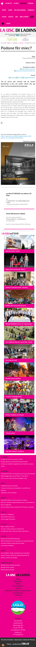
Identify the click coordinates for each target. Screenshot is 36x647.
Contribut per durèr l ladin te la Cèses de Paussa (15, 531)
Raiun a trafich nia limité (7, 526)
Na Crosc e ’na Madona (7, 514)
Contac (18, 584)
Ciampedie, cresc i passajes (9, 492)
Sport (3, 550)
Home (9, 43)
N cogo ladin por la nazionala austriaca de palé (14, 461)
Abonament (18, 581)
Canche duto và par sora (8, 517)
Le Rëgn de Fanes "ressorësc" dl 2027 (12, 459)
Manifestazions (6, 563)
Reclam (18, 588)
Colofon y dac (18, 593)
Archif (18, 579)
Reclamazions (18, 586)
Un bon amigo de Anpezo (8, 519)
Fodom (3, 498)
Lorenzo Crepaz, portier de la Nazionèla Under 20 (15, 555)
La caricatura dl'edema (7, 545)
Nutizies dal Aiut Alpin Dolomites (10, 538)
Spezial (3, 536)
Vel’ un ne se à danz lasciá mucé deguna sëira (14, 478)
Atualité (4, 524)
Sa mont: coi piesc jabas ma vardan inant (12, 529)
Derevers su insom (29, 141)
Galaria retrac (30, 62)
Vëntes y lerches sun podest (9, 557)
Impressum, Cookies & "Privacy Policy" (18, 590)
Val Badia (4, 457)
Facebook (18, 595)
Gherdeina (4, 471)
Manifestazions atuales (7, 567)
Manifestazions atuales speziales (10, 565)
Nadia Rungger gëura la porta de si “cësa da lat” (14, 476)
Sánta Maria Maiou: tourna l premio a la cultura (14, 500)
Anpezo (3, 512)
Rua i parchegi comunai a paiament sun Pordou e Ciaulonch (17, 507)
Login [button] (8, 23)
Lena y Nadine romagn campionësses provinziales (15, 553)
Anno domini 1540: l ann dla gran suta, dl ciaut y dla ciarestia (18, 473)
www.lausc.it (23, 35)
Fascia (21, 43)
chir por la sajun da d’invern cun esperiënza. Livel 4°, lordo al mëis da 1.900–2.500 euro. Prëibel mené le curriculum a (18, 222)
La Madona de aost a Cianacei (9, 486)
